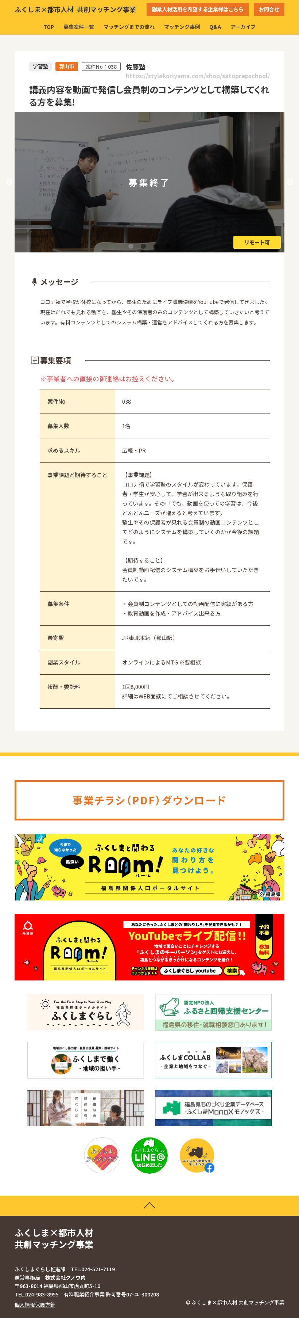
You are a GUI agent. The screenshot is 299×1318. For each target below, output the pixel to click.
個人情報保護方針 (35, 1304)
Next (290, 182)
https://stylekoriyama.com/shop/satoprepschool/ (198, 76)
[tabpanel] (149, 182)
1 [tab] (130, 246)
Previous (9, 182)
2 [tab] (143, 246)
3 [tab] (155, 246)
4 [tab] (168, 246)
